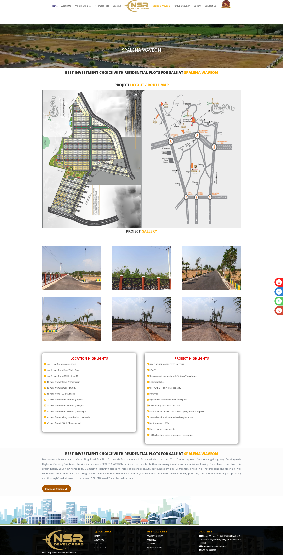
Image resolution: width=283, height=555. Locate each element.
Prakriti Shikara (83, 6)
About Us (66, 6)
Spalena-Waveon (161, 6)
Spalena (117, 6)
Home (54, 6)
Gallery (197, 6)
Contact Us (210, 6)
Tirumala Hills (101, 6)
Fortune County (182, 6)
